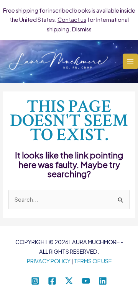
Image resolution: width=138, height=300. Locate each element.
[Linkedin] (103, 281)
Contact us (72, 19)
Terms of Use (93, 261)
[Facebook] (52, 281)
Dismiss (82, 29)
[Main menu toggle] (130, 61)
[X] (69, 281)
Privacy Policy (49, 261)
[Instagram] (35, 281)
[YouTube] (86, 281)
